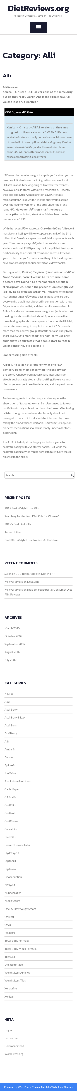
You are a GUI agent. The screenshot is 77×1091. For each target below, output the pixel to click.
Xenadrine (10, 988)
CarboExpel (11, 789)
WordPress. (24, 1087)
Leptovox (10, 869)
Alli (7, 75)
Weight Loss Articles (17, 972)
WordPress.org (13, 1053)
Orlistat (9, 916)
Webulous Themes (62, 1087)
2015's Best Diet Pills (17, 524)
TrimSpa (9, 956)
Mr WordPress (13, 581)
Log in (8, 1030)
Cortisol (9, 813)
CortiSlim (10, 805)
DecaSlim (33, 581)
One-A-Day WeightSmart (20, 908)
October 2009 (13, 636)
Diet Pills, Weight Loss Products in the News (31, 540)
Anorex (8, 757)
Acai (7, 701)
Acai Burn (10, 725)
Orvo (7, 924)
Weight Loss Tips (15, 980)
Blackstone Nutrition (17, 781)
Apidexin (9, 765)
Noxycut (9, 884)
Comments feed (14, 1046)
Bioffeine (10, 773)
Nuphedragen (12, 892)
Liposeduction (13, 877)
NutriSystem (12, 900)
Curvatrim (10, 829)
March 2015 (12, 628)
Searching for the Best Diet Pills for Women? (31, 516)
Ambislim (10, 749)
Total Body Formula (16, 940)
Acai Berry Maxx (14, 717)
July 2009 (10, 659)
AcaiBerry (10, 733)
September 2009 (14, 644)
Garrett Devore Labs (17, 845)
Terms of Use (12, 532)
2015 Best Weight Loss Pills (21, 508)
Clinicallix (10, 797)
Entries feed (11, 1038)
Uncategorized (13, 964)
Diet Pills (10, 837)
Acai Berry (11, 709)
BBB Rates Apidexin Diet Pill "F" (36, 573)
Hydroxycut (11, 853)
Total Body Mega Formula (20, 948)
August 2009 (12, 652)
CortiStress (11, 821)
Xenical (8, 996)
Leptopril (10, 860)
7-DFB (8, 693)
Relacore (9, 932)
